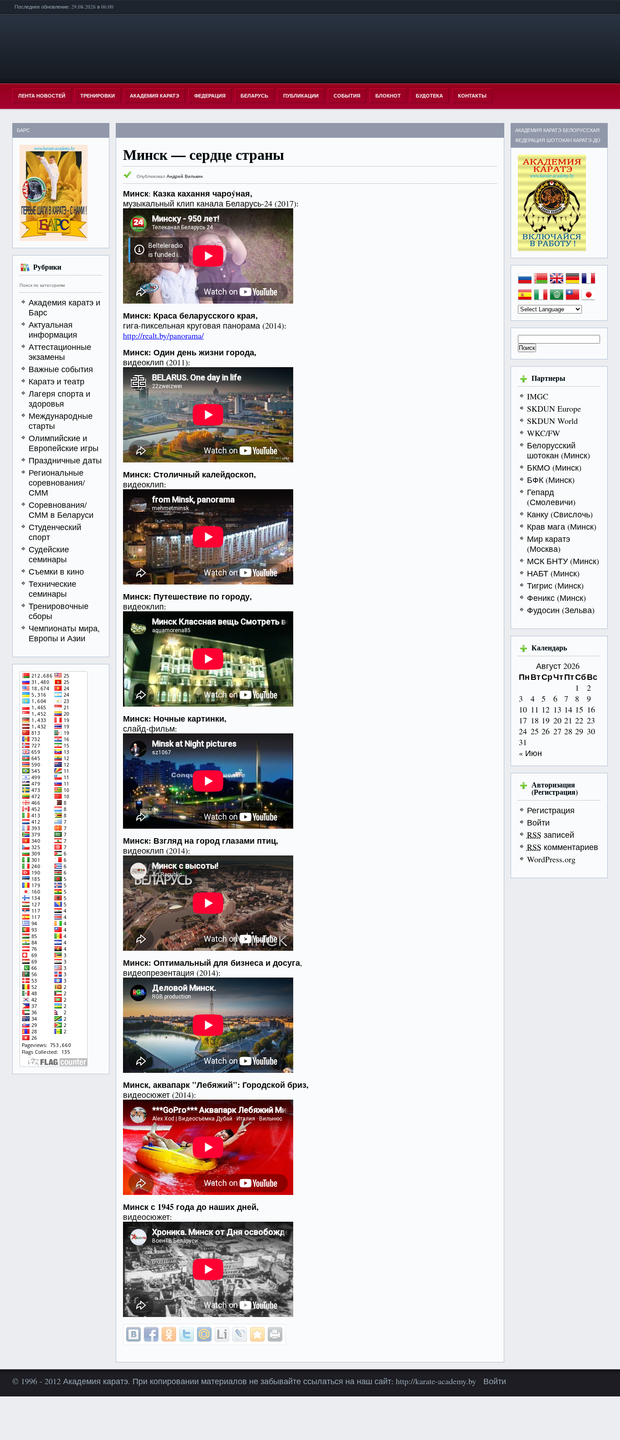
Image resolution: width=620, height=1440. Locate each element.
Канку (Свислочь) (560, 514)
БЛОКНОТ (388, 95)
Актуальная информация (53, 329)
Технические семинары (52, 588)
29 (579, 731)
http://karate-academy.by (437, 1381)
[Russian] (524, 281)
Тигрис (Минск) (555, 585)
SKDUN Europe (554, 408)
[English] (556, 281)
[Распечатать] (275, 1334)
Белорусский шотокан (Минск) (558, 450)
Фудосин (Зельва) (561, 610)
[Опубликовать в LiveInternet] (222, 1334)
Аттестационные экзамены (60, 351)
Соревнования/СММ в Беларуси (61, 509)
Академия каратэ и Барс (64, 307)
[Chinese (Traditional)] (572, 297)
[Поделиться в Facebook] (151, 1334)
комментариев (562, 846)
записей (550, 834)
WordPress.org (551, 859)
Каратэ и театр (56, 381)
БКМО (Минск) (554, 467)
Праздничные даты (65, 460)
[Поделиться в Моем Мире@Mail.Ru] (204, 1334)
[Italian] (540, 297)
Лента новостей (41, 95)
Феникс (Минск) (556, 597)
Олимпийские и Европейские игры (63, 442)
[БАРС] (54, 237)
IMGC (537, 396)
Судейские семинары (49, 554)
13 (557, 709)
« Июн (530, 752)
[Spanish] (524, 297)
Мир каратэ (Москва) (548, 543)
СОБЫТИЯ (347, 95)
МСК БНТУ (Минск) (563, 560)
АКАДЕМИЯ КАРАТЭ (154, 95)
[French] (588, 281)
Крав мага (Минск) (561, 526)
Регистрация (551, 810)
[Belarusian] (540, 281)
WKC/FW (543, 433)
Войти (538, 822)
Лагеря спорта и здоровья (59, 398)
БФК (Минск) (551, 479)
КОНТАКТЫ (472, 95)
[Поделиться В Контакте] (133, 1334)
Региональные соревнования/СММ (57, 482)
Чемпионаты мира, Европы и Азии (64, 633)
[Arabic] (556, 297)
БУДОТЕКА (429, 95)
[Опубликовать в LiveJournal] (239, 1334)
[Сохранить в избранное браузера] (257, 1334)
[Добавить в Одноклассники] (169, 1334)
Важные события (61, 369)
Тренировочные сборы (59, 610)
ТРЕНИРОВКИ (97, 95)
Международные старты (61, 420)
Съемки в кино (56, 571)
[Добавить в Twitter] (186, 1334)
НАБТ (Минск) (553, 573)
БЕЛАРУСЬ (254, 95)
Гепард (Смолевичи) (551, 497)
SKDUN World (552, 420)
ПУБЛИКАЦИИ (301, 95)
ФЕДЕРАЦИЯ (210, 95)
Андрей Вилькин (185, 176)
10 (523, 709)
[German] (572, 281)
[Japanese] (588, 297)
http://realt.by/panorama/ (163, 335)
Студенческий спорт (55, 531)
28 (568, 731)
